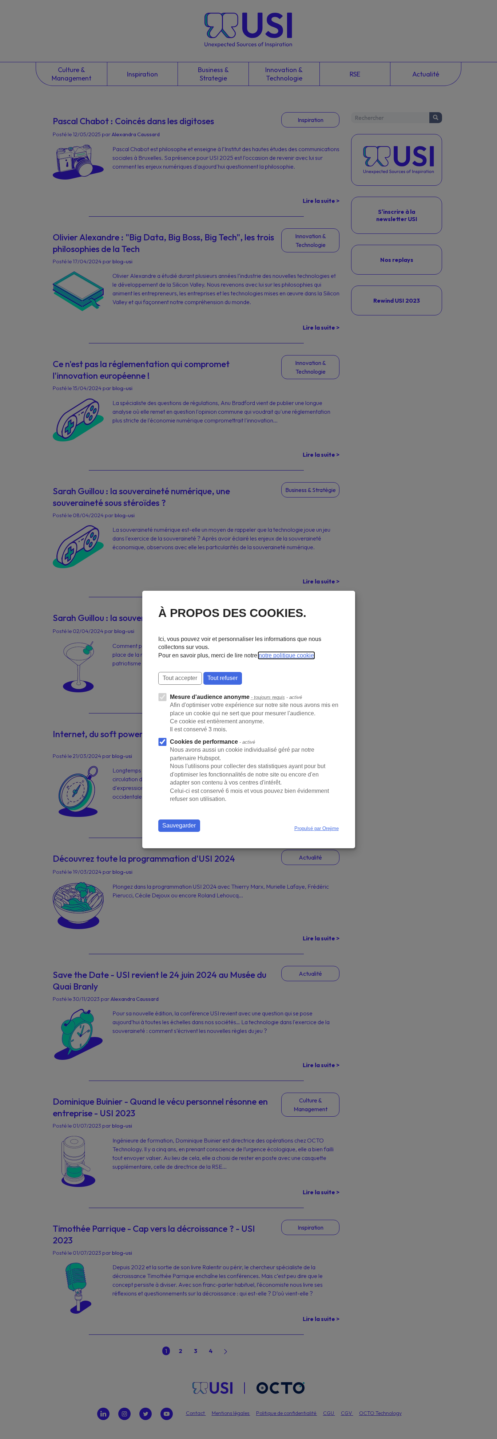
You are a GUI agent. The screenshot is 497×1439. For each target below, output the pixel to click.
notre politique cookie (286, 655)
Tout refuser (222, 678)
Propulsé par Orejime (316, 828)
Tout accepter (180, 678)
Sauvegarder (179, 825)
